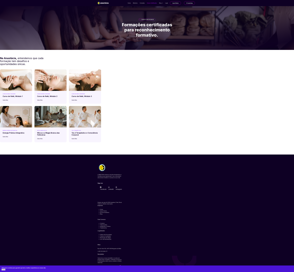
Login (166, 3)
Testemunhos (103, 228)
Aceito (3, 269)
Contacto (102, 223)
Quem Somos (103, 211)
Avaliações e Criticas (105, 226)
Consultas (142, 3)
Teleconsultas (103, 224)
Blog (160, 3)
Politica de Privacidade (106, 234)
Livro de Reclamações (105, 239)
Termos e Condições (105, 236)
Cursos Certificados (152, 3)
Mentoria (135, 3)
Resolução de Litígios (105, 237)
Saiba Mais (5, 100)
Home (129, 3)
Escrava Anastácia (104, 212)
